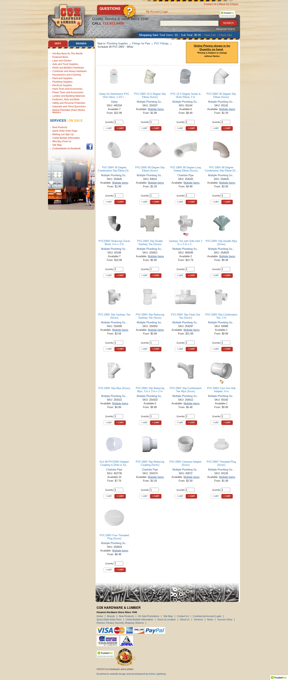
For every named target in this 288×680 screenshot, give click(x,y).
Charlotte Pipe (186, 175)
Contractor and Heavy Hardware (69, 71)
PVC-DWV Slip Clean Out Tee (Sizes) (185, 316)
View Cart (210, 35)
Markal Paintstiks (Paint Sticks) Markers (68, 111)
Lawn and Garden (62, 60)
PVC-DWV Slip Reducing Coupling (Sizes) (150, 463)
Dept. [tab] (58, 43)
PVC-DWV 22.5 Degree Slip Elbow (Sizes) (150, 95)
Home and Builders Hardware (68, 67)
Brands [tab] (81, 43)
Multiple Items (156, 109)
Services (58, 120)
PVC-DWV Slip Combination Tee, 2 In (221, 316)
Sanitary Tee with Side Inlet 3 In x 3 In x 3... (185, 243)
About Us (224, 4)
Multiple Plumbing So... (150, 101)
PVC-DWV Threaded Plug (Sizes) (221, 463)
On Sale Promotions (148, 616)
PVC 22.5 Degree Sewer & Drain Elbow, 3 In (185, 95)
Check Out (225, 35)
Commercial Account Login (207, 616)
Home (234, 4)
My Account (153, 11)
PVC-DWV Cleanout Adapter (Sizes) (185, 463)
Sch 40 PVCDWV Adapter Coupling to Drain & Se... (114, 463)
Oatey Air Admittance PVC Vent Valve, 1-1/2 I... (114, 95)
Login (165, 11)
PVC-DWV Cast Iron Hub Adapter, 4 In (221, 390)
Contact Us (210, 4)
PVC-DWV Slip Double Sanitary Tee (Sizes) (150, 243)
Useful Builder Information (66, 138)
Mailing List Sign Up (63, 134)
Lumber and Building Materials (68, 96)
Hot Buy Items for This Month (67, 53)
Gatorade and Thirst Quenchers (69, 106)
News (210, 619)
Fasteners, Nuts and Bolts (66, 99)
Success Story (224, 619)
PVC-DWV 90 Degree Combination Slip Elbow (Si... (221, 169)
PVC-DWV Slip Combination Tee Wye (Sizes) (186, 390)
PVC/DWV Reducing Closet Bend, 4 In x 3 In (114, 243)
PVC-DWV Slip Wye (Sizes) (114, 388)
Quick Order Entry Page (64, 130)
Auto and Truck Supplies (65, 64)
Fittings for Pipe (141, 43)
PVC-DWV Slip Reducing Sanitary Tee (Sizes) (150, 316)
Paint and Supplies (62, 78)
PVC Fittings (161, 43)
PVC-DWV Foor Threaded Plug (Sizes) (114, 537)
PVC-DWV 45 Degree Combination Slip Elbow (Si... (114, 169)
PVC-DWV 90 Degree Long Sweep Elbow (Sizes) (185, 169)
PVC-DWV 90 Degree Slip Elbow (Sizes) (150, 169)
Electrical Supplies (62, 85)
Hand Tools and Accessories (67, 89)
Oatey (114, 101)
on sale (76, 120)
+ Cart (120, 128)
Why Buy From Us (61, 141)
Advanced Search (225, 29)
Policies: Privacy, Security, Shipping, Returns (120, 623)
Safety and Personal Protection (68, 103)
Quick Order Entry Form (109, 619)
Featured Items (60, 57)
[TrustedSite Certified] (227, 14)
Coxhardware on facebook (67, 148)
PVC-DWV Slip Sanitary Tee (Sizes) (114, 316)
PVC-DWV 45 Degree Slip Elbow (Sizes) (221, 95)
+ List (109, 128)
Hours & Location (166, 619)
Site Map (57, 145)
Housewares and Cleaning (66, 74)
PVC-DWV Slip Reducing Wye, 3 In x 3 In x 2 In (150, 390)
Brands (111, 616)
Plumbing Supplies (62, 81)
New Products (59, 127)
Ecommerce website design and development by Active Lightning (131, 674)
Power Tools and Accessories (67, 92)
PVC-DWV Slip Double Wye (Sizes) (221, 243)
